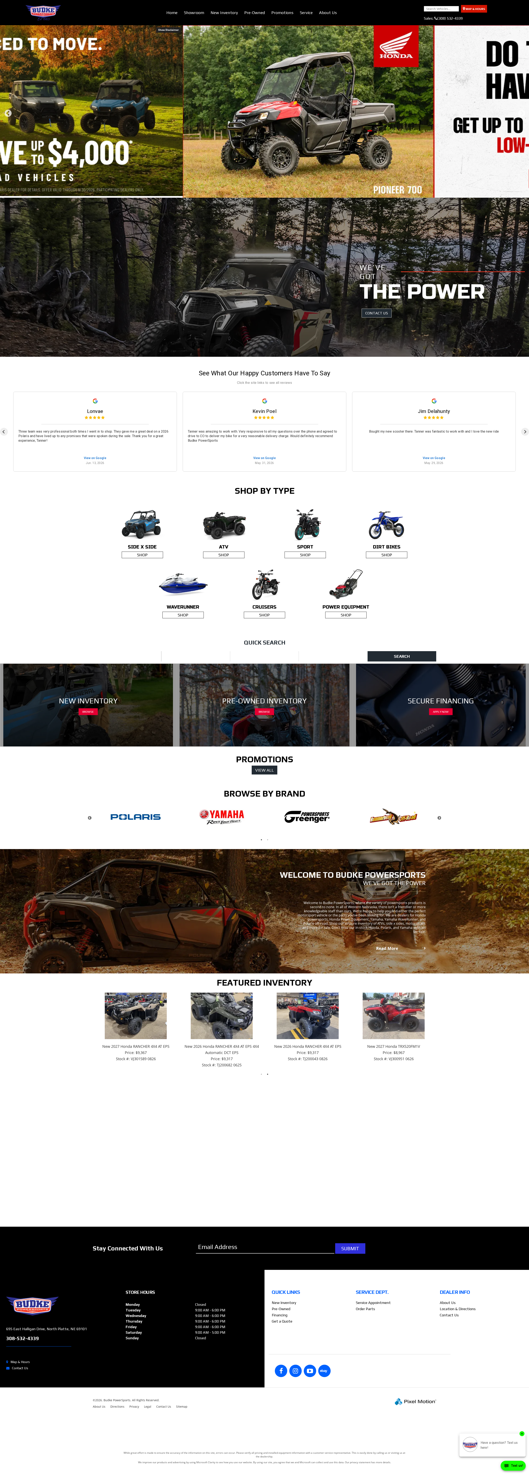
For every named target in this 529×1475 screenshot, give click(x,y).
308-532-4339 (22, 1463)
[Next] (525, 557)
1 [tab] (255, 318)
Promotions (282, 12)
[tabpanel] (264, 174)
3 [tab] (267, 318)
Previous (8, 179)
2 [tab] (261, 318)
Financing (279, 1440)
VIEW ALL (264, 895)
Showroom (194, 12)
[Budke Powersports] (64, 1431)
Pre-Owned (254, 12)
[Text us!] (513, 1466)
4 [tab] (274, 318)
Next (521, 179)
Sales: (443, 18)
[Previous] (4, 557)
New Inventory (224, 12)
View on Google (95, 583)
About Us (328, 12)
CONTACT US (376, 438)
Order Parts (365, 1434)
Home (172, 12)
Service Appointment (373, 1427)
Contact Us (449, 1440)
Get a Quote (282, 1446)
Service (306, 12)
